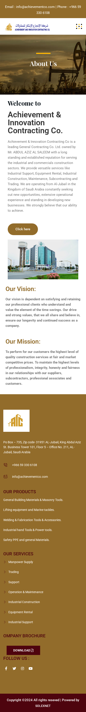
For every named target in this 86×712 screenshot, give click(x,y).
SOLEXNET (43, 706)
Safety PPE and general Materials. (26, 540)
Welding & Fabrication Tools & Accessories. (32, 520)
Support (13, 582)
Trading (13, 572)
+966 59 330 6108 (24, 465)
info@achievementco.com (30, 476)
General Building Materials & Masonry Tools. (33, 500)
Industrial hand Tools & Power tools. (27, 530)
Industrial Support (20, 622)
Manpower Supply (20, 562)
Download (22, 650)
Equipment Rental (20, 612)
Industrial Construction (24, 602)
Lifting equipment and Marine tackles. (29, 510)
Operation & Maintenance (25, 592)
